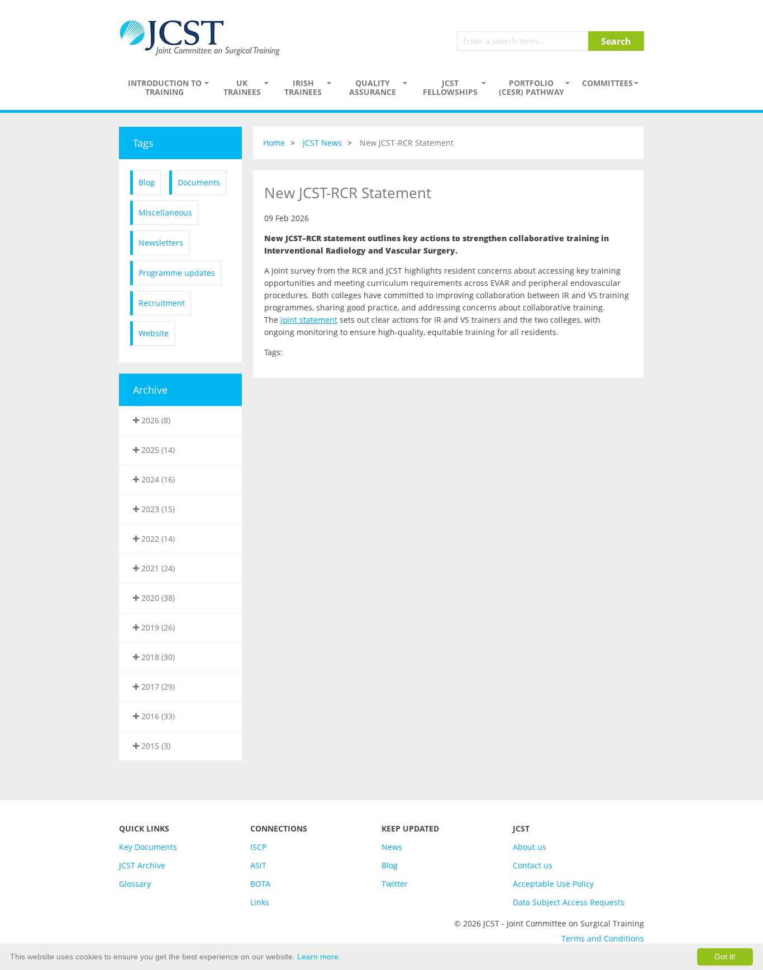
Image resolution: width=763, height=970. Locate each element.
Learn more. (319, 956)
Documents (199, 182)
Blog (147, 182)
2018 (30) (157, 657)
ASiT (258, 865)
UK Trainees (242, 87)
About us (529, 847)
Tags (143, 143)
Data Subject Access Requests (568, 902)
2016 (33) (157, 716)
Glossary (135, 883)
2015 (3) (154, 745)
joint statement (308, 319)
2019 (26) (157, 627)
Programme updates (177, 272)
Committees (607, 83)
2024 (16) (157, 479)
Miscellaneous (165, 212)
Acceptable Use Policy (553, 883)
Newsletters (161, 242)
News (392, 847)
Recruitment (162, 303)
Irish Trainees (303, 87)
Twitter (395, 883)
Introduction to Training (165, 87)
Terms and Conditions (602, 938)
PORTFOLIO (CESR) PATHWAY (531, 87)
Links (259, 902)
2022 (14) (157, 538)
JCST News (322, 142)
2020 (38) (157, 597)
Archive (150, 389)
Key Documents (148, 847)
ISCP (258, 847)
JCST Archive (142, 865)
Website (154, 333)
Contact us (532, 865)
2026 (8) (154, 420)
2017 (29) (157, 686)
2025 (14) (157, 450)
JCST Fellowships (450, 87)
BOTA (260, 883)
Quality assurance (372, 87)
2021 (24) (157, 568)
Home (274, 142)
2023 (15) (157, 509)
